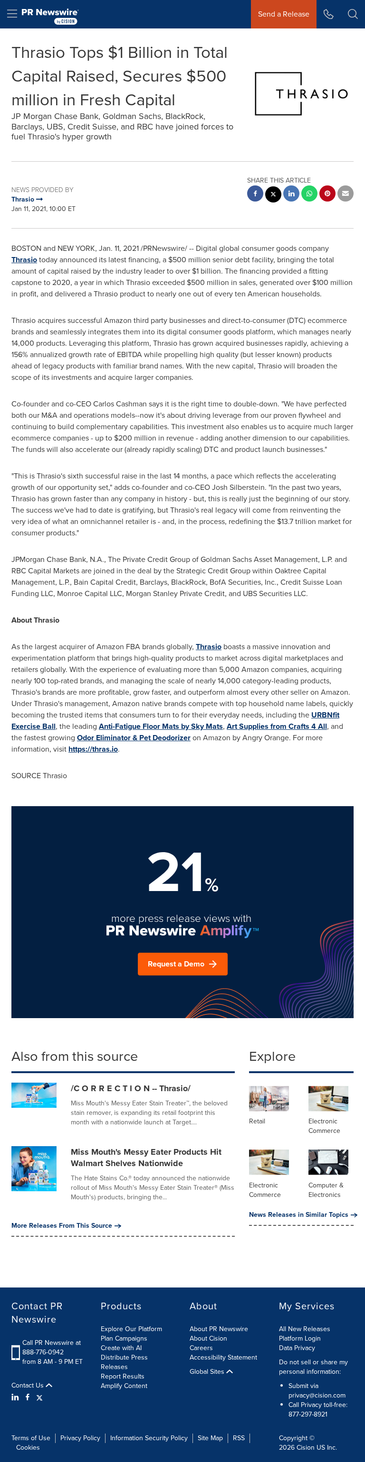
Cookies (28, 1448)
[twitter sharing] (273, 195)
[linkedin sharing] (291, 194)
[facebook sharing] (255, 194)
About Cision (208, 1338)
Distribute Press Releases (124, 1362)
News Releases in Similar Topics (298, 1215)
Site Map (210, 1438)
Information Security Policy (149, 1438)
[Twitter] (39, 1397)
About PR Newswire (219, 1329)
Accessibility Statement (223, 1357)
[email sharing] (345, 194)
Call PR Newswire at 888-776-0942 (51, 1347)
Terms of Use (30, 1438)
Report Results (122, 1376)
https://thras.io (93, 749)
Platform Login (300, 1338)
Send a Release (283, 14)
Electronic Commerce (324, 1126)
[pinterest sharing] (327, 194)
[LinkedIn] (16, 1397)
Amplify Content (124, 1386)
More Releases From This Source (61, 1226)
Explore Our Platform (131, 1329)
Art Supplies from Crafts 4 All (277, 726)
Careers (201, 1348)
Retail (257, 1121)
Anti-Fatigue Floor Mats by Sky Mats (161, 726)
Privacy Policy (80, 1438)
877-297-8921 (307, 1414)
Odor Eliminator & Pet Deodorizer (134, 737)
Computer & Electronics (326, 1190)
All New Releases (304, 1329)
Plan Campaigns (124, 1338)
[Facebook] (27, 1397)
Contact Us (28, 1385)
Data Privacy (297, 1348)
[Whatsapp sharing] (309, 194)
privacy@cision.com (317, 1395)
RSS (239, 1438)
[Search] (353, 14)
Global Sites (208, 1372)
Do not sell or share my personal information (313, 1367)
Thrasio (24, 259)
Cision (306, 1448)
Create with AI (121, 1348)
